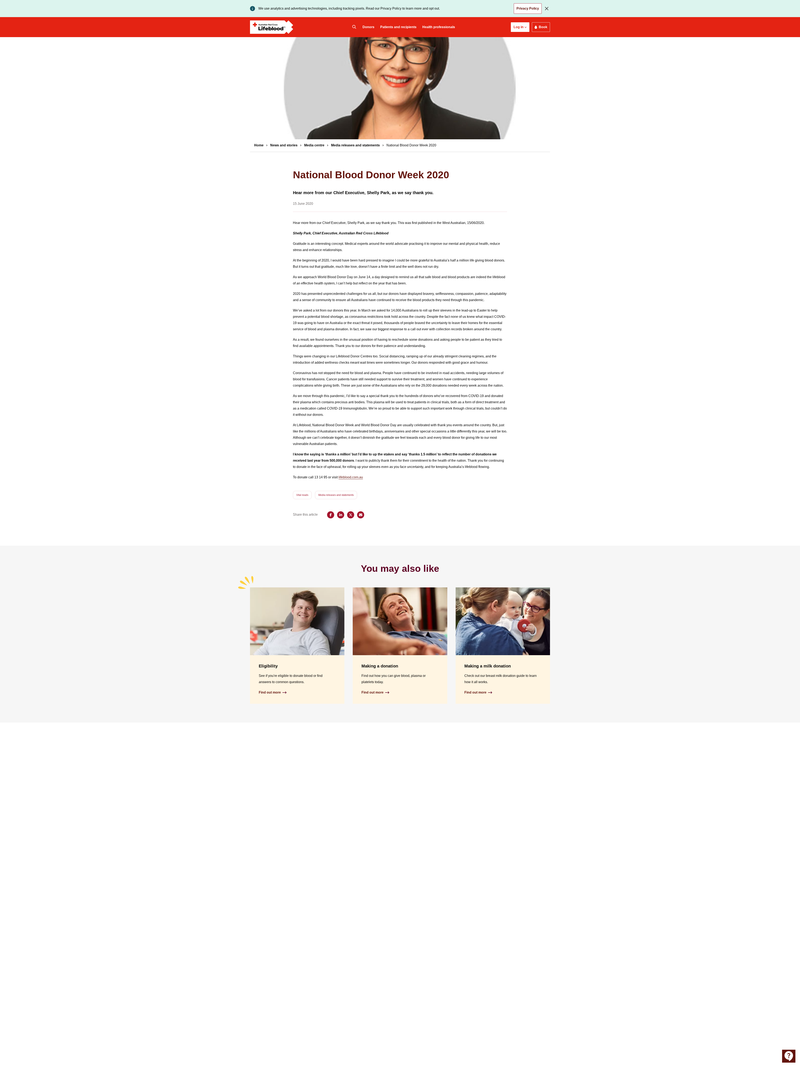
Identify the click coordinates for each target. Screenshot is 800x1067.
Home (259, 145)
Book (543, 27)
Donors (368, 27)
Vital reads (302, 495)
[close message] (547, 8)
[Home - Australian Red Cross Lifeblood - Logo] (271, 27)
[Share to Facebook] (330, 515)
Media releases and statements (355, 145)
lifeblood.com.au (351, 477)
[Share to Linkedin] (340, 515)
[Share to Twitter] (350, 515)
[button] (520, 27)
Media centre (314, 145)
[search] (354, 27)
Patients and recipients (398, 27)
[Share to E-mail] (360, 515)
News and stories (284, 145)
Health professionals (438, 27)
